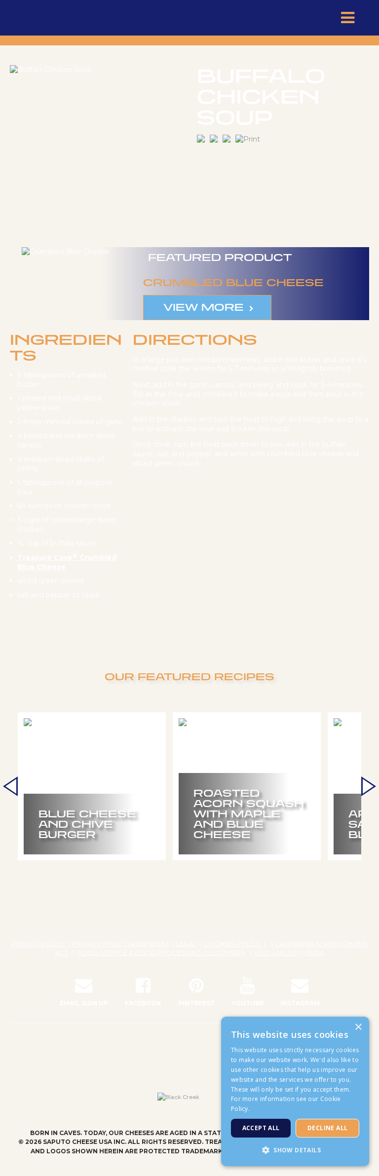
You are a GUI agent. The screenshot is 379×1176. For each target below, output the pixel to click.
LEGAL (186, 944)
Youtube (247, 1003)
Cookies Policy (233, 944)
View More (203, 307)
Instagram (300, 1003)
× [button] (358, 1027)
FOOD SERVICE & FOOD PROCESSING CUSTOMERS (161, 952)
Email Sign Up (84, 1003)
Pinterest (196, 1003)
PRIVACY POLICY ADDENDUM (120, 944)
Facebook (143, 1003)
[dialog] (295, 1091)
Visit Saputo (276, 952)
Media (313, 952)
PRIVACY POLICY (38, 944)
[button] (295, 1150)
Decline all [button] (327, 1128)
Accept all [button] (261, 1128)
